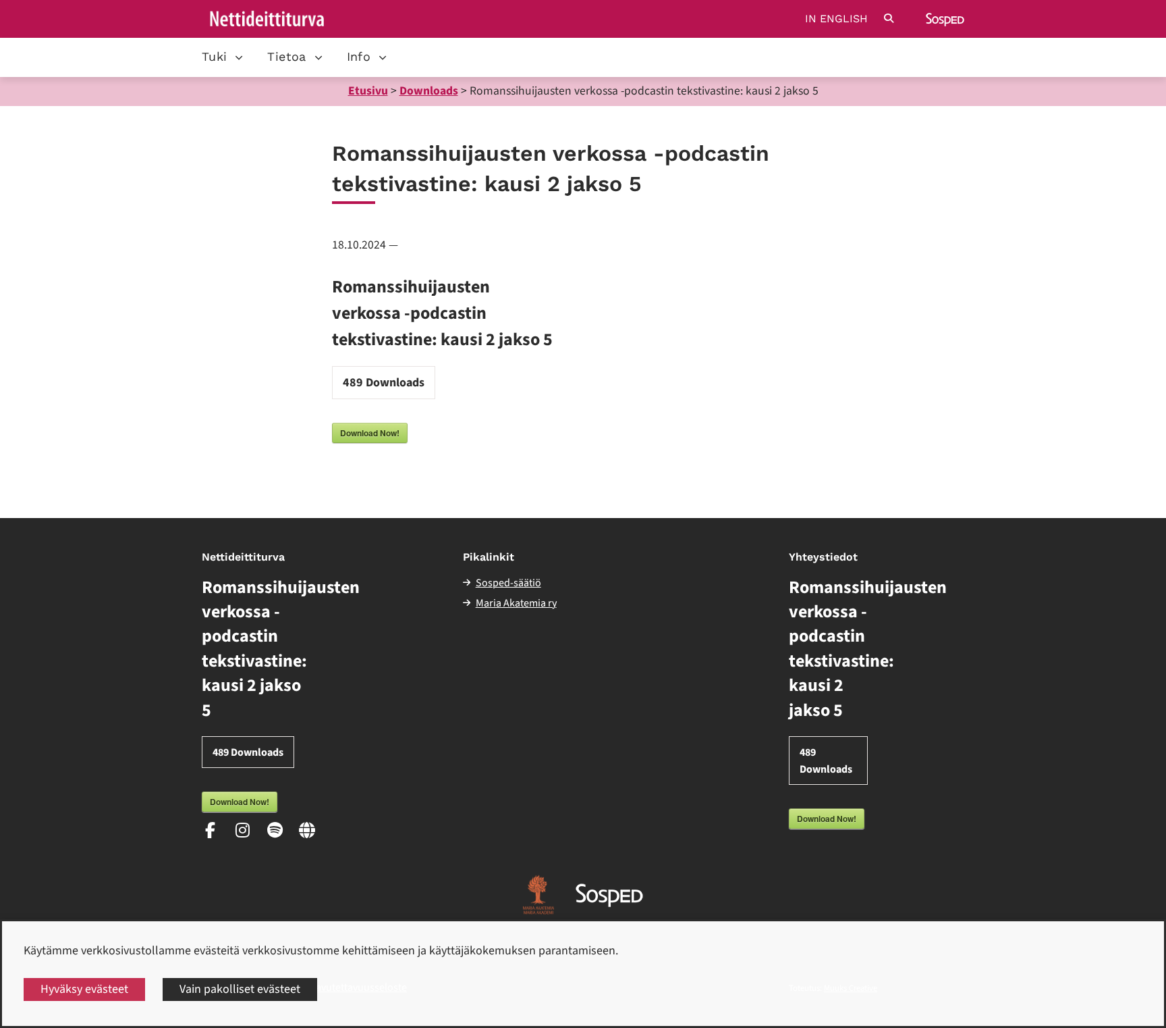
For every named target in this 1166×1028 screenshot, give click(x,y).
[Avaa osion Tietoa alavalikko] (318, 57)
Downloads (428, 90)
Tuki (214, 56)
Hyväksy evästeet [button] (84, 989)
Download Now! (369, 433)
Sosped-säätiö (508, 582)
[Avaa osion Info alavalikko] (382, 57)
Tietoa (286, 56)
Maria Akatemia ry (516, 603)
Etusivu (368, 90)
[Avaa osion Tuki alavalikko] (239, 57)
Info (358, 56)
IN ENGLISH (836, 19)
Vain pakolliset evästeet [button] (239, 989)
